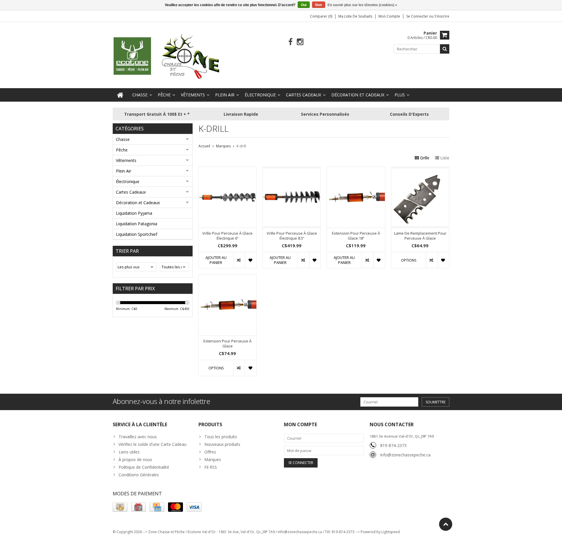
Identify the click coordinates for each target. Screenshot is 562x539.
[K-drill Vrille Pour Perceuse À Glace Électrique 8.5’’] (292, 170)
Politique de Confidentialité (144, 467)
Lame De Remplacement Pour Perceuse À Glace (420, 236)
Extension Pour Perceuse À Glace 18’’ (356, 236)
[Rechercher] (444, 49)
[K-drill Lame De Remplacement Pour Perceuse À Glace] (420, 170)
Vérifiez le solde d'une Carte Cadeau (152, 444)
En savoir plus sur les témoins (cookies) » (362, 5)
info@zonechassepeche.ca (405, 455)
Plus (400, 95)
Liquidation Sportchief (136, 234)
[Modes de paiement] (120, 507)
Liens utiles (129, 452)
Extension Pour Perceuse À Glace (227, 344)
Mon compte (389, 16)
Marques (223, 146)
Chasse (140, 95)
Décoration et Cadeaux (357, 95)
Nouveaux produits (222, 444)
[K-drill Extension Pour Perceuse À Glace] (227, 277)
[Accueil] (120, 94)
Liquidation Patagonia (136, 223)
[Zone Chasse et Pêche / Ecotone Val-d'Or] (167, 56)
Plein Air (224, 95)
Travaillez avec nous (138, 436)
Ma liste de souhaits (355, 16)
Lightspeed (390, 531)
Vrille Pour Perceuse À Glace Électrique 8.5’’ (292, 236)
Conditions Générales (139, 474)
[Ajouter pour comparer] (239, 260)
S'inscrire (441, 16)
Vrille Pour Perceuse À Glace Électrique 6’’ (227, 236)
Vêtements (193, 95)
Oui (303, 5)
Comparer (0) (321, 16)
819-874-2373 (393, 445)
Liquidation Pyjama (134, 213)
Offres (210, 452)
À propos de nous (135, 459)
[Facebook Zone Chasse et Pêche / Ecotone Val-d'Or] (290, 42)
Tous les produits (220, 436)
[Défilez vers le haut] (445, 524)
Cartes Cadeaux (303, 95)
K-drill (241, 146)
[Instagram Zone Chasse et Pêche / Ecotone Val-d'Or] (300, 42)
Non (318, 5)
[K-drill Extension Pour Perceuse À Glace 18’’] (356, 170)
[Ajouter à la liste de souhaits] (250, 260)
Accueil (204, 146)
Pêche (164, 95)
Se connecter (417, 16)
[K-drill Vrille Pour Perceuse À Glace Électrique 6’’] (227, 170)
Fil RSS (210, 467)
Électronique (260, 95)
